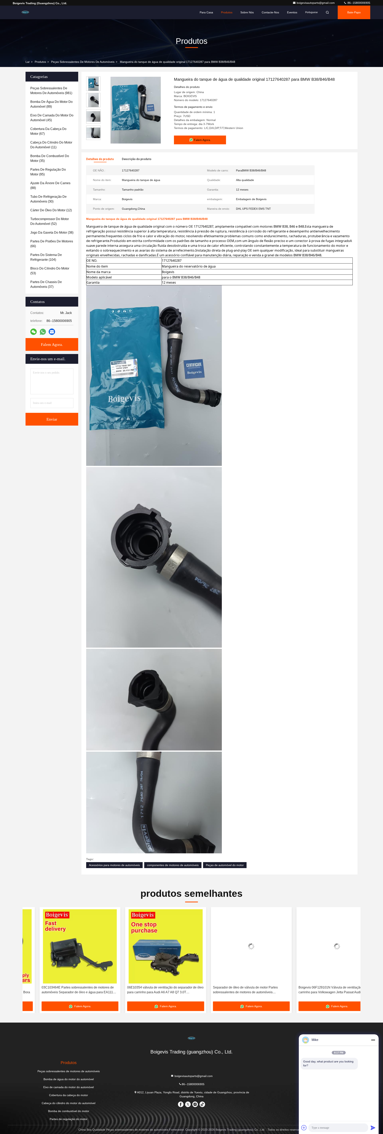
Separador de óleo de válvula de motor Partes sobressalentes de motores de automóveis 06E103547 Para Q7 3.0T (228, 990)
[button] (30, 956)
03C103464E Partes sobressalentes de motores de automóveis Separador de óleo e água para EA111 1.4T (61, 990)
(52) (49, 221)
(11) (51, 145)
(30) (48, 199)
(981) (51, 91)
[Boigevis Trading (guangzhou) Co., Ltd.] (25, 12)
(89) (51, 104)
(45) (51, 118)
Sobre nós (247, 12)
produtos (40, 61)
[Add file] (304, 1127)
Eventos (292, 12)
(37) (46, 284)
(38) (51, 232)
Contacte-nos (270, 12)
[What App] (43, 332)
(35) (49, 158)
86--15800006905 (358, 2)
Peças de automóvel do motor (225, 865)
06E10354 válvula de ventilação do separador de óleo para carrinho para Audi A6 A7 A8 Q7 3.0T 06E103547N (148, 990)
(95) (48, 172)
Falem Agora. (52, 344)
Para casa (206, 12)
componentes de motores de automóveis (173, 865)
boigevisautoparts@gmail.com (316, 2)
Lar (28, 61)
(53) (49, 271)
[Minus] (373, 1040)
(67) (48, 131)
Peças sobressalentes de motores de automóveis (83, 61)
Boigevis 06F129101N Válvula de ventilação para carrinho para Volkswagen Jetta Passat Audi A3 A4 (317, 990)
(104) (46, 257)
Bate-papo (354, 12)
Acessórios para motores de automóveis (114, 865)
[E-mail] (51, 331)
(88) (50, 185)
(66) (51, 244)
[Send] (373, 1127)
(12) (51, 210)
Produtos (226, 12)
